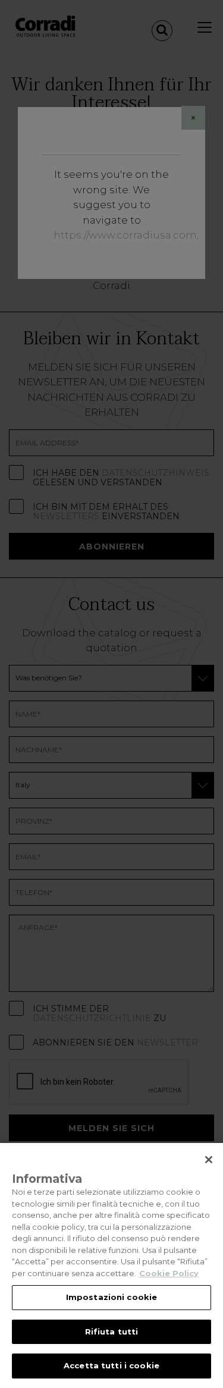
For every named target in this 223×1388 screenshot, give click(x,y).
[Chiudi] (209, 1160)
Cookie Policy (169, 1273)
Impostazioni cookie (111, 1297)
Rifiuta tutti (112, 1331)
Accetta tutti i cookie (111, 1365)
